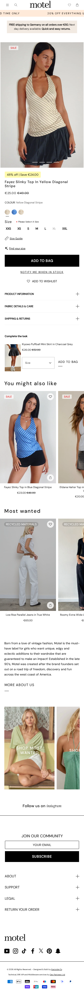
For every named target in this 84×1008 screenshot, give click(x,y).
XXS (8, 228)
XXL (64, 228)
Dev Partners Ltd (57, 974)
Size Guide (16, 238)
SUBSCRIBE (42, 856)
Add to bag (42, 260)
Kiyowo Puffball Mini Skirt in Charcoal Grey (47, 344)
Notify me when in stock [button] (42, 272)
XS (19, 228)
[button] (42, 281)
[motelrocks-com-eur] (40, 5)
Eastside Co (56, 969)
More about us (19, 685)
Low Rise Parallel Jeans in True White (28, 615)
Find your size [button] (17, 248)
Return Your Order (22, 909)
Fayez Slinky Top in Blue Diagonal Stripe (28, 487)
